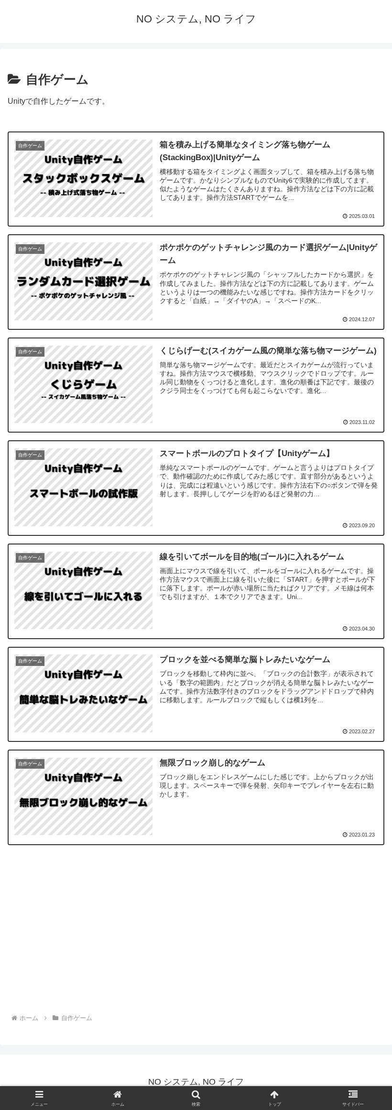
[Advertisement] (196, 935)
